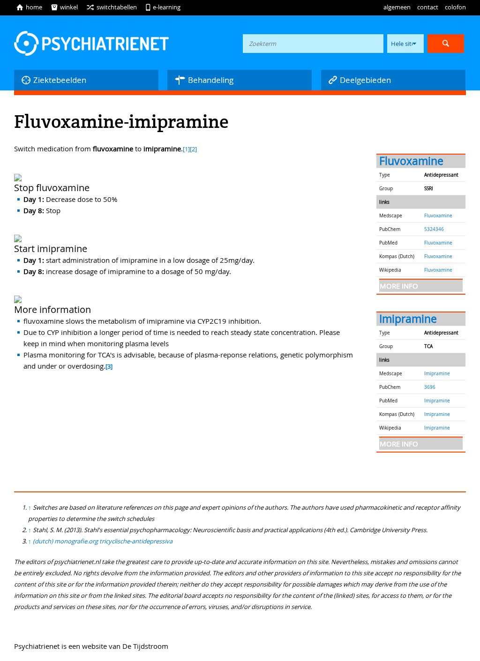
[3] (108, 367)
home (29, 7)
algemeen (397, 7)
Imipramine (408, 319)
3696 (429, 387)
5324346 (434, 229)
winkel (64, 7)
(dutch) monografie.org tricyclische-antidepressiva (102, 541)
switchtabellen (111, 7)
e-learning (162, 7)
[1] (186, 149)
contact (427, 7)
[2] (193, 149)
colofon (455, 7)
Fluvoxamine (411, 161)
